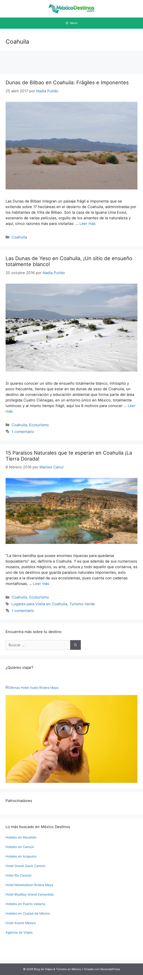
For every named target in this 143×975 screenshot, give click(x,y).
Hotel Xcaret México (21, 923)
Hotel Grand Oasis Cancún (25, 866)
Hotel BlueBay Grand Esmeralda (30, 894)
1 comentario (23, 431)
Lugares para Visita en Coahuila (39, 604)
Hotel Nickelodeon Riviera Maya (29, 885)
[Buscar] (75, 645)
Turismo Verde (82, 604)
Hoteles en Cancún (20, 847)
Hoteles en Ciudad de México (28, 913)
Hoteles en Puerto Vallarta (25, 904)
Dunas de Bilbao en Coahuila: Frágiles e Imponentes (67, 82)
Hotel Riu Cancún (18, 875)
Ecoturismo (39, 425)
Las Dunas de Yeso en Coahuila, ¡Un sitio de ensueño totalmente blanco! (69, 261)
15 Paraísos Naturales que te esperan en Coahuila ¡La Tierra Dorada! (69, 456)
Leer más (88, 223)
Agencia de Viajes (19, 932)
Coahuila (19, 237)
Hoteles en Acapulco (21, 856)
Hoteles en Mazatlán (21, 837)
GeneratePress (110, 969)
